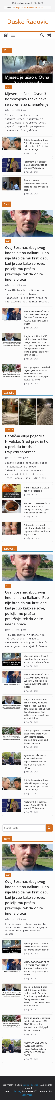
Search (49, 828)
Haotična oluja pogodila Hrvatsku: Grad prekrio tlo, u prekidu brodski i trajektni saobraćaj (27, 443)
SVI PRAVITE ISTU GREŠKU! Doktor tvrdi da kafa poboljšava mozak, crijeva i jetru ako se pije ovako (37, 508)
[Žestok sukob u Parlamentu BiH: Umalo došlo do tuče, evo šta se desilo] (11, 187)
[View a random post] (49, 35)
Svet (8, 241)
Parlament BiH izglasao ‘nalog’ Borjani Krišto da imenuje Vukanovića (35, 164)
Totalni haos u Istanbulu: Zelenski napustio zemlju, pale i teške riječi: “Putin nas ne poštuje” (36, 145)
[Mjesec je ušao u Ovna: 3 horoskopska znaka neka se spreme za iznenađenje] (27, 69)
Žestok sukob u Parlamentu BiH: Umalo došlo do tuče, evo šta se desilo (36, 185)
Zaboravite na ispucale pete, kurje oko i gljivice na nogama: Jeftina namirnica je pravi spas (37, 530)
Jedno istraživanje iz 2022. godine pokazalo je (36, 489)
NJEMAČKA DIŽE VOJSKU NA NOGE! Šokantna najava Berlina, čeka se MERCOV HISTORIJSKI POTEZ (35, 761)
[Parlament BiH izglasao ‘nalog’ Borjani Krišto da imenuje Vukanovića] (11, 166)
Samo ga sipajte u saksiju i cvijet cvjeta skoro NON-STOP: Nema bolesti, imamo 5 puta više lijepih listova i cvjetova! (37, 373)
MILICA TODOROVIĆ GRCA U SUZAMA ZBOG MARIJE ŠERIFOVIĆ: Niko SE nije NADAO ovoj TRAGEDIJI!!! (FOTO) (36, 317)
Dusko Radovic (27, 21)
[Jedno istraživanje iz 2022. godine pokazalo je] (11, 491)
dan (24, 110)
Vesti (8, 87)
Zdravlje (9, 429)
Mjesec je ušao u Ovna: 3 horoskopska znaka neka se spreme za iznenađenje (26, 99)
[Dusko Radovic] (5, 35)
